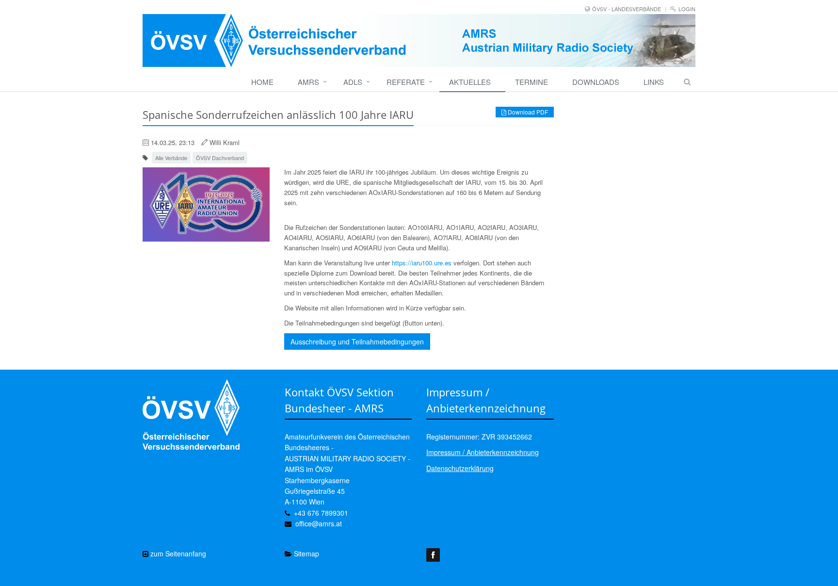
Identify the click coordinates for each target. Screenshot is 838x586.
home (262, 82)
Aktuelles (470, 82)
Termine (531, 82)
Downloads (595, 82)
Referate (406, 82)
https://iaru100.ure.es (421, 262)
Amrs (308, 82)
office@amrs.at (318, 523)
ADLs (352, 82)
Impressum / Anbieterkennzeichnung (482, 452)
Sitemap (305, 553)
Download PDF (527, 112)
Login (686, 9)
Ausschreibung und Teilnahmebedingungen (357, 341)
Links (654, 82)
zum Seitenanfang (177, 553)
